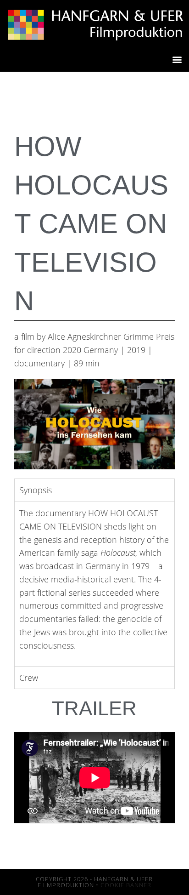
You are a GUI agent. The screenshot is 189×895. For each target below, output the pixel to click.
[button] (176, 59)
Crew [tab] (28, 677)
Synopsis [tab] (35, 490)
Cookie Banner (125, 885)
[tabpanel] (94, 584)
